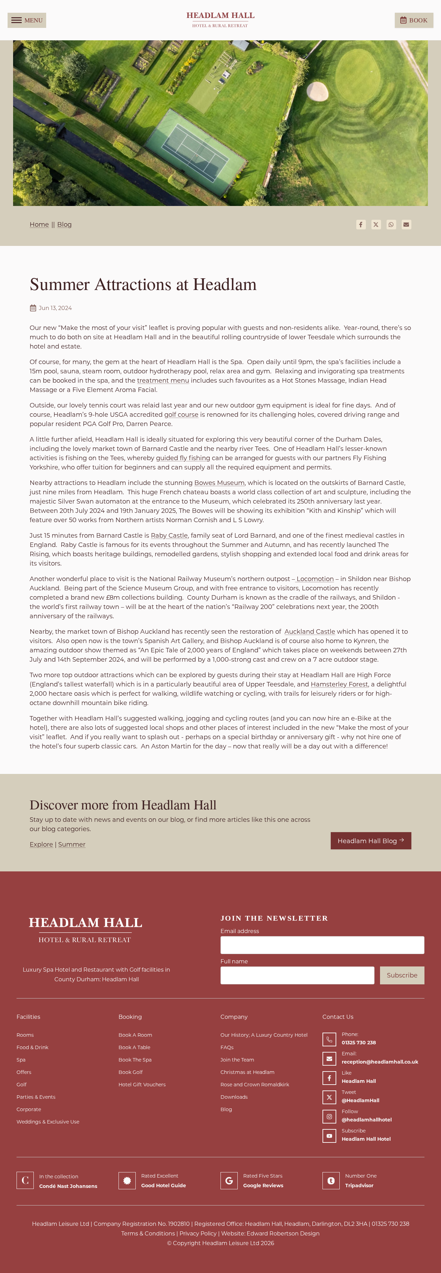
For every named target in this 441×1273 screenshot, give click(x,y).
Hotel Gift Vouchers (142, 1084)
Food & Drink (32, 1047)
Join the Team (237, 1060)
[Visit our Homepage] (220, 20)
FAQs (227, 1047)
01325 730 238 (390, 1224)
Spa (21, 1060)
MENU (33, 20)
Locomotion (314, 579)
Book (418, 20)
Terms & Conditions (148, 1233)
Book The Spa (135, 1060)
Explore (41, 844)
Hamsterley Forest (339, 684)
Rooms (25, 1035)
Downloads (234, 1097)
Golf (22, 1084)
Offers (24, 1072)
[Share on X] (376, 224)
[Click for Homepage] (96, 930)
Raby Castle (169, 535)
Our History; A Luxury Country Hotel (264, 1035)
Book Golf (131, 1072)
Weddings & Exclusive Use (48, 1122)
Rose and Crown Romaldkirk (254, 1084)
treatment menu (163, 380)
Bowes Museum (219, 483)
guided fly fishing (183, 458)
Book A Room (135, 1035)
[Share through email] (406, 224)
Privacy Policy (198, 1233)
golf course (181, 414)
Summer (71, 844)
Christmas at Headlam (247, 1072)
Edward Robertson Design (283, 1233)
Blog (226, 1109)
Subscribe (402, 975)
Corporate (29, 1109)
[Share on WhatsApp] (391, 224)
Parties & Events (36, 1097)
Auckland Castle (310, 631)
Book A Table (134, 1047)
